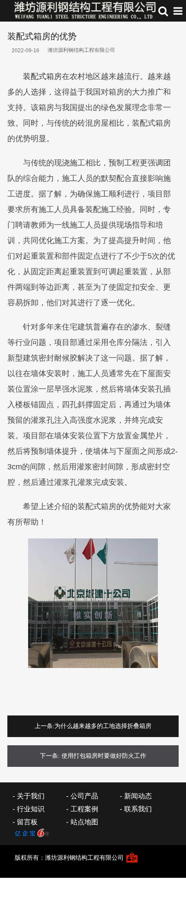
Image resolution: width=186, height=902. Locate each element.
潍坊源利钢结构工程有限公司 (81, 50)
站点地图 (84, 822)
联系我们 (138, 809)
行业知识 (31, 809)
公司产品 (84, 796)
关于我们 (31, 796)
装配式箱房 (42, 76)
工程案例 (84, 809)
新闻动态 (138, 796)
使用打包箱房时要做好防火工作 (103, 755)
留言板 (27, 822)
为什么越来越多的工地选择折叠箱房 (103, 725)
